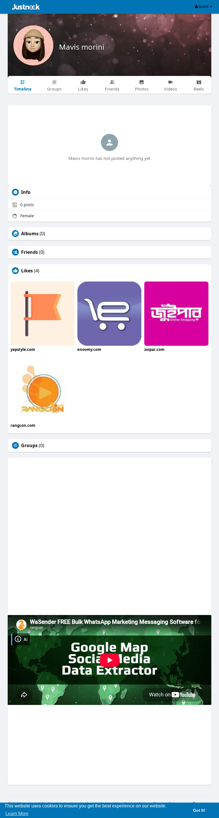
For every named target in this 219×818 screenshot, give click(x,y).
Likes (27, 270)
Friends (29, 252)
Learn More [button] (17, 813)
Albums (29, 233)
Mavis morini (81, 47)
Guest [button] (203, 6)
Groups (29, 445)
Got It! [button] (199, 810)
